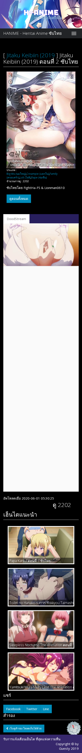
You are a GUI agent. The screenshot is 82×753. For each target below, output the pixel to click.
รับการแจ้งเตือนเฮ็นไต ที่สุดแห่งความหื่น (31, 739)
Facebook (13, 709)
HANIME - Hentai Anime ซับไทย (32, 33)
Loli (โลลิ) (25, 177)
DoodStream (16, 219)
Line (46, 709)
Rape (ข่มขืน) (39, 177)
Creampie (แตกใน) (37, 174)
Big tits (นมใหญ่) (16, 174)
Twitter (31, 709)
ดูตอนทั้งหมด (18, 198)
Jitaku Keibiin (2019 (31, 55)
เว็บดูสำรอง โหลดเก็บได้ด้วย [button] (25, 728)
